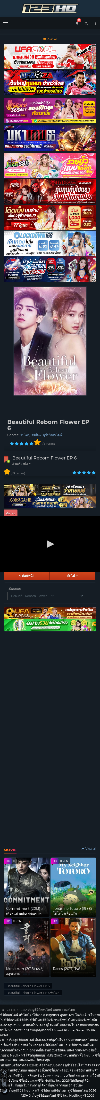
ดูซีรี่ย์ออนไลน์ (52, 435)
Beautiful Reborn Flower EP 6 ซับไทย (33, 993)
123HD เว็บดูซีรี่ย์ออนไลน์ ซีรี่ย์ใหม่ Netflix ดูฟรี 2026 (50, 7)
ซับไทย (24, 435)
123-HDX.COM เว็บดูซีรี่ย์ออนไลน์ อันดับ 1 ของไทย (40, 1010)
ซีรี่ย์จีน (36, 435)
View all (90, 848)
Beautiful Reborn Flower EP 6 (44, 458)
